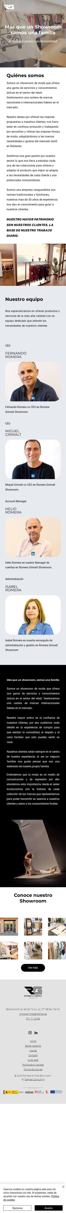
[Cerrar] (61, 1189)
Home (33, 1041)
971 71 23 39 (33, 1018)
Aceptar (49, 1208)
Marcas (33, 1050)
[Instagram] (30, 1033)
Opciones (17, 1208)
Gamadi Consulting (35, 1079)
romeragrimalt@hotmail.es (33, 1014)
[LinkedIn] (33, 398)
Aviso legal (33, 1060)
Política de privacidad (33, 1064)
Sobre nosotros (33, 1046)
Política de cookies (33, 1069)
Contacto (33, 1055)
